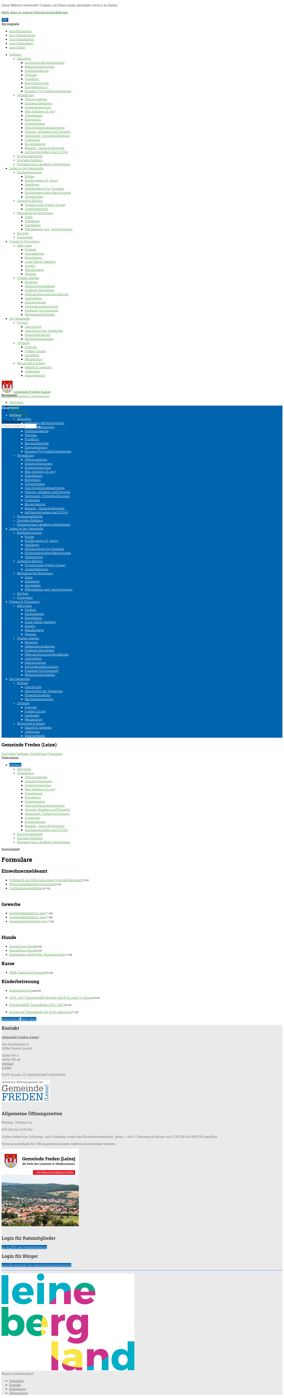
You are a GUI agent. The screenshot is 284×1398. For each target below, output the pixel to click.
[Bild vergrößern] (68, 1369)
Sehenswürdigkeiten (40, 286)
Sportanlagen (34, 253)
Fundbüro (32, 79)
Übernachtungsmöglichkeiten (47, 294)
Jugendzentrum (36, 209)
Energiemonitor (36, 87)
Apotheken (33, 225)
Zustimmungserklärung (26, 888)
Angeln (30, 266)
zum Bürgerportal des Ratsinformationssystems (36, 1265)
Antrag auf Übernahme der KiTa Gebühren (40, 1012)
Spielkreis (32, 184)
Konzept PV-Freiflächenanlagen (48, 91)
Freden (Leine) (35, 351)
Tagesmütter (34, 197)
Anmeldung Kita (21, 990)
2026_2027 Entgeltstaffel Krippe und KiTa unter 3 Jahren (50, 998)
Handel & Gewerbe (38, 367)
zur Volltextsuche (22, 35)
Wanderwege (34, 270)
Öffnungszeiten (36, 99)
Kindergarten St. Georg (41, 180)
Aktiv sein (24, 245)
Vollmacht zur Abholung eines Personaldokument (45, 880)
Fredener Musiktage (39, 290)
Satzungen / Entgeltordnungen (47, 136)
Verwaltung (25, 95)
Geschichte (33, 327)
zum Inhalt (17, 47)
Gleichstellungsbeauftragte (45, 128)
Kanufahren (33, 258)
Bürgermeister (35, 144)
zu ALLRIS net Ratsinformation (24, 1247)
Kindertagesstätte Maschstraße (48, 193)
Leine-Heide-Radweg (40, 262)
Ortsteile (23, 343)
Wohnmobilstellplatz (40, 314)
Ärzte (29, 217)
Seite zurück (11, 1019)
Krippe (29, 176)
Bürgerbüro (33, 119)
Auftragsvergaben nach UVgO (46, 152)
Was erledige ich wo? (40, 111)
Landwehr (32, 355)
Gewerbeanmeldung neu (27, 913)
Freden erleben (28, 278)
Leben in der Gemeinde (26, 168)
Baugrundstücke (37, 83)
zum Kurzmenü (20, 31)
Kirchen (23, 233)
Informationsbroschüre (41, 306)
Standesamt (34, 115)
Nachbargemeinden (39, 339)
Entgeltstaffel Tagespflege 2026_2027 (36, 1005)
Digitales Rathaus (30, 160)
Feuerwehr (25, 237)
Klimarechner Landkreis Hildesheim (43, 164)
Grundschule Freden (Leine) (45, 205)
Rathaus (15, 54)
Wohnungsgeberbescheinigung (32, 884)
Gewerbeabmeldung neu (27, 917)
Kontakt (15, 1385)
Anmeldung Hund (22, 946)
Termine (31, 75)
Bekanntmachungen (39, 67)
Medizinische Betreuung (35, 213)
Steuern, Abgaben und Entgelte (47, 132)
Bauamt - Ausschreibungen (45, 148)
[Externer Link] (142, 1091)
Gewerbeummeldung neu (27, 921)
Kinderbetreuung (29, 172)
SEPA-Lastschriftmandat (27, 972)
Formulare (32, 140)
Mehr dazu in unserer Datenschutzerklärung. (35, 12)
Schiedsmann (35, 123)
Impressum (17, 410)
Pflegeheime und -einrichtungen (48, 229)
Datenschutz (18, 1393)
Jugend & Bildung (30, 201)
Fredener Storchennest (42, 310)
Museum (31, 282)
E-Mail (6, 1068)
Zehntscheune (35, 302)
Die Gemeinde (19, 318)
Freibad (30, 249)
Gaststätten (33, 298)
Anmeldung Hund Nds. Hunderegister (37, 954)
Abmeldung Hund (22, 950)
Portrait (22, 322)
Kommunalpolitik (30, 156)
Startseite (16, 402)
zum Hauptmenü (21, 39)
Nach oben (28, 1019)
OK (5, 19)
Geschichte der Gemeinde (44, 331)
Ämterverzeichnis (38, 107)
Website (7, 1063)
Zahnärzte (32, 221)
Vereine (30, 274)
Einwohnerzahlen (37, 335)
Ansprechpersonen (38, 103)
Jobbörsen (32, 371)
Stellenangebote (37, 71)
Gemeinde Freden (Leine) (20, 1037)
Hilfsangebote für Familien (44, 188)
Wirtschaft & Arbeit (31, 363)
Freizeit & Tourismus (24, 241)
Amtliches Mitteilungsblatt (45, 63)
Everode (31, 347)
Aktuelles (24, 58)
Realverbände (35, 375)
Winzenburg (33, 359)
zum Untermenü (21, 43)
